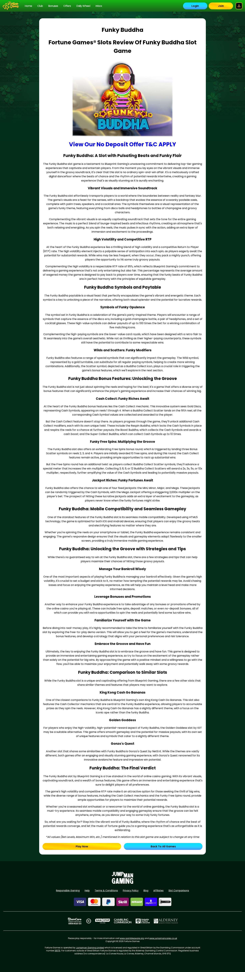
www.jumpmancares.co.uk (163, 938)
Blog (146, 890)
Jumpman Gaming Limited (90, 947)
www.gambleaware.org (132, 938)
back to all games (163, 846)
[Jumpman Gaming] (122, 883)
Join (221, 6)
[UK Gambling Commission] (122, 921)
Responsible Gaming (68, 890)
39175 (57, 950)
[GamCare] (74, 921)
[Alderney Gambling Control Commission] (166, 921)
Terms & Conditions (106, 890)
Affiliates (158, 890)
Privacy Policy (130, 890)
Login (195, 6)
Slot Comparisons (178, 890)
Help (87, 890)
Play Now (82, 846)
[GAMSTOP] (102, 921)
